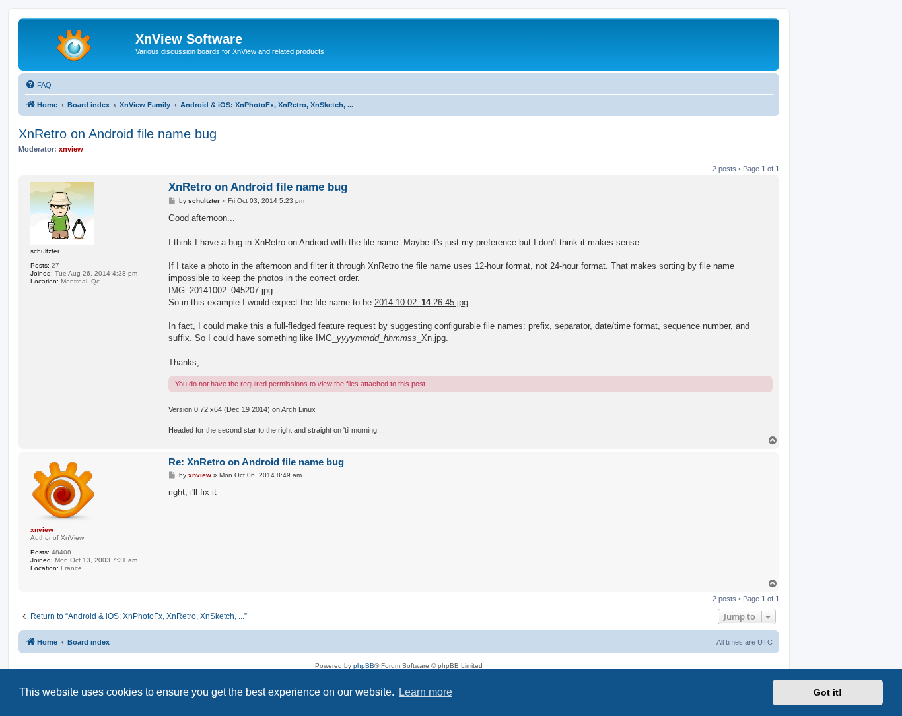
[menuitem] (38, 85)
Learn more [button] (425, 692)
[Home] (78, 43)
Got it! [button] (828, 692)
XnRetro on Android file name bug (117, 134)
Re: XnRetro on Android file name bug (256, 461)
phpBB (363, 665)
